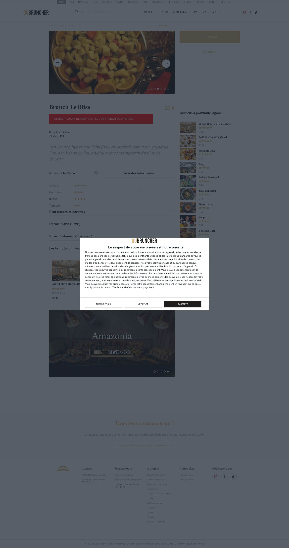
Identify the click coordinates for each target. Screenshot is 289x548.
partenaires (105, 252)
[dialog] (144, 274)
